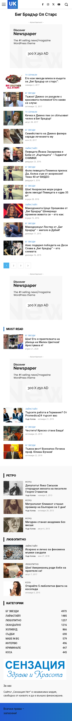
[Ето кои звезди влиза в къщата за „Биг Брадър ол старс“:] (13, 81)
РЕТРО (28, 482)
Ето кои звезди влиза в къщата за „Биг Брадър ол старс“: (45, 80)
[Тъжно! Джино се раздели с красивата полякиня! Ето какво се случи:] (13, 99)
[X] (53, 4)
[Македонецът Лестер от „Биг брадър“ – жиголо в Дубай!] (13, 229)
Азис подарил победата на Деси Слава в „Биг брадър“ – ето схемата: (46, 248)
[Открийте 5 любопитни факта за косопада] (13, 588)
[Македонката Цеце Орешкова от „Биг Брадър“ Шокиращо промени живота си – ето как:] (13, 211)
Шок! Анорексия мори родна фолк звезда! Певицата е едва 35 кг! (46, 192)
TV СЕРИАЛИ (31, 75)
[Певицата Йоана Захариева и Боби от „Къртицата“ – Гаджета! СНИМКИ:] (13, 154)
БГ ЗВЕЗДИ (30, 93)
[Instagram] (48, 4)
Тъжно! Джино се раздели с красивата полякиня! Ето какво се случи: (45, 100)
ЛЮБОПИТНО (32, 564)
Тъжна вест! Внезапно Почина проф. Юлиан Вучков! (45, 450)
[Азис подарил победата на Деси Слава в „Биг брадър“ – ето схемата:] (13, 248)
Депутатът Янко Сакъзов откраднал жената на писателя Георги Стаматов (46, 488)
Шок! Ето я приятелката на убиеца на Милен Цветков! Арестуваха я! (42, 342)
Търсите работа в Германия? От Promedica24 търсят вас (46, 414)
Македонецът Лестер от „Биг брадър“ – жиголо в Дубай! (44, 228)
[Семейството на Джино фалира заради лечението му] (13, 136)
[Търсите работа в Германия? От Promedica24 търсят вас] (13, 415)
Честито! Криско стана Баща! (44, 430)
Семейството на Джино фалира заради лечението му (45, 135)
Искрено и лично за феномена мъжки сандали (45, 551)
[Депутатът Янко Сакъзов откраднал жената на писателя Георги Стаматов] (13, 488)
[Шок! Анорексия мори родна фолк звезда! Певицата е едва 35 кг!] (13, 192)
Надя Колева (30, 419)
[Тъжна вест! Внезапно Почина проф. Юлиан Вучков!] (13, 451)
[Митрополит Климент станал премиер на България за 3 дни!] (13, 506)
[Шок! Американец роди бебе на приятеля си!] (13, 570)
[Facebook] (42, 4)
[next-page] (28, 265)
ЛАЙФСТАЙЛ (31, 148)
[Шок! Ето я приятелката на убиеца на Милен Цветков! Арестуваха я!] (13, 341)
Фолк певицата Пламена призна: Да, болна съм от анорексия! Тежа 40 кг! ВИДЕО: (46, 173)
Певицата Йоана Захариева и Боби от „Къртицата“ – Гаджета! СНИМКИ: (46, 155)
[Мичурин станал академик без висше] (13, 524)
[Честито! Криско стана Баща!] (13, 433)
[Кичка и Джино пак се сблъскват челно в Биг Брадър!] (13, 118)
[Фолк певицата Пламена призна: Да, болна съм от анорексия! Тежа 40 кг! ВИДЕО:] (13, 173)
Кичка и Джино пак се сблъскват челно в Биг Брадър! (46, 117)
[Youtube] (59, 4)
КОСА (28, 582)
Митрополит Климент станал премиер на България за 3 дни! (45, 505)
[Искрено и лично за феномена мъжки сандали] (13, 552)
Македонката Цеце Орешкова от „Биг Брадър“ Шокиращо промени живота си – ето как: (46, 211)
